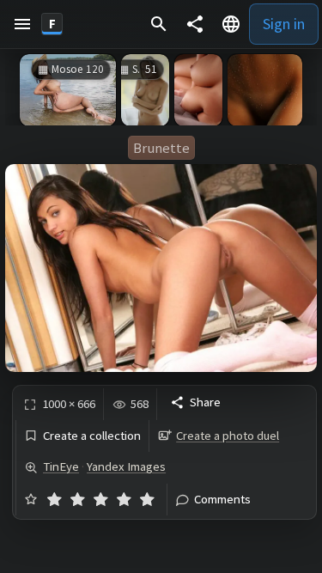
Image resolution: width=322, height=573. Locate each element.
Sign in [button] (284, 24)
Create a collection (92, 436)
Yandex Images (126, 466)
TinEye (61, 466)
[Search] (159, 24)
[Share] (195, 24)
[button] (22, 24)
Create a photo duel (227, 435)
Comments (222, 499)
